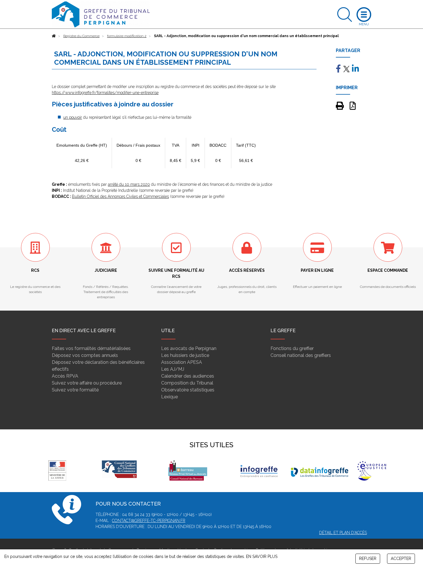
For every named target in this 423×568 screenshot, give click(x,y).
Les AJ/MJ (172, 369)
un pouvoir (72, 117)
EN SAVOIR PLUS (261, 556)
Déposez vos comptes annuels (85, 355)
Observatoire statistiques (187, 390)
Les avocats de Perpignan (188, 348)
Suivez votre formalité (75, 390)
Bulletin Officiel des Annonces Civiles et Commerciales (120, 196)
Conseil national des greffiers (300, 355)
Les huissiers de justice (185, 355)
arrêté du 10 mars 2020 (129, 184)
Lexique (169, 396)
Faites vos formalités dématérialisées (91, 348)
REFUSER (367, 558)
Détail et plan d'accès (343, 532)
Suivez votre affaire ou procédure (87, 383)
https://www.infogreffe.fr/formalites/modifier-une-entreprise (105, 92)
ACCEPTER (401, 558)
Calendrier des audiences (187, 376)
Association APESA (181, 362)
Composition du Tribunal (187, 383)
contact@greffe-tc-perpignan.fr (148, 520)
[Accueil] (54, 36)
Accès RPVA (65, 376)
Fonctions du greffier (292, 348)
